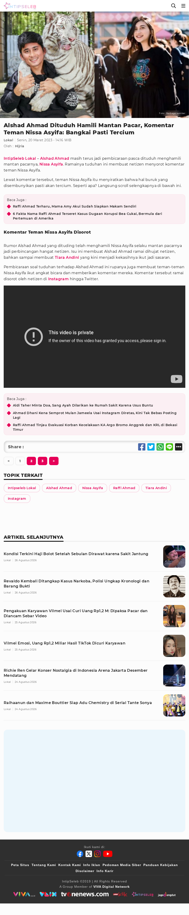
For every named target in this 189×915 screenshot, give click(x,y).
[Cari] (173, 6)
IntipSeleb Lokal (20, 158)
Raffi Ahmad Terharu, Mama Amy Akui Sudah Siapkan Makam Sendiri (74, 206)
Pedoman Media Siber (122, 865)
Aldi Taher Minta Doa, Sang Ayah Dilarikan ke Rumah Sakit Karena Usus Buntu (83, 405)
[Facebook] (80, 854)
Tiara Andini (67, 257)
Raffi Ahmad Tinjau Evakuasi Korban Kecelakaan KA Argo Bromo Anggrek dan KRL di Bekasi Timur (95, 427)
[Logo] (19, 6)
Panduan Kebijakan (160, 865)
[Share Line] (169, 447)
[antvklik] (120, 894)
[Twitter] (89, 854)
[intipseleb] (142, 894)
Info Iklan (91, 865)
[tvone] (84, 894)
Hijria (19, 146)
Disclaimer (85, 871)
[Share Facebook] (141, 447)
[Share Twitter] (151, 447)
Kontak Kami (69, 865)
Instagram (58, 279)
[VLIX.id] (48, 894)
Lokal (8, 140)
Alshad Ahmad (54, 158)
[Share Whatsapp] (160, 447)
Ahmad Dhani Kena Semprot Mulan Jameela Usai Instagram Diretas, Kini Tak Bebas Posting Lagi (95, 415)
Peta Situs (20, 865)
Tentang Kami (44, 865)
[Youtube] (107, 854)
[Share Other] (178, 447)
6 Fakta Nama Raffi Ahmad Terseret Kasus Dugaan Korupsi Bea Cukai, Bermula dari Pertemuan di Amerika (87, 216)
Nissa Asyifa (51, 164)
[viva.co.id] (24, 894)
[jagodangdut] (167, 894)
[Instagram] (97, 854)
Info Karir (105, 871)
